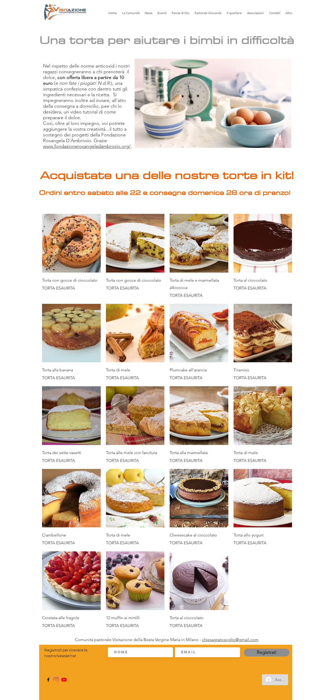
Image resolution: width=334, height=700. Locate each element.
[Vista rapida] (71, 243)
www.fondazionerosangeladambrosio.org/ (87, 146)
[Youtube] (64, 679)
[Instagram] (56, 679)
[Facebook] (48, 679)
